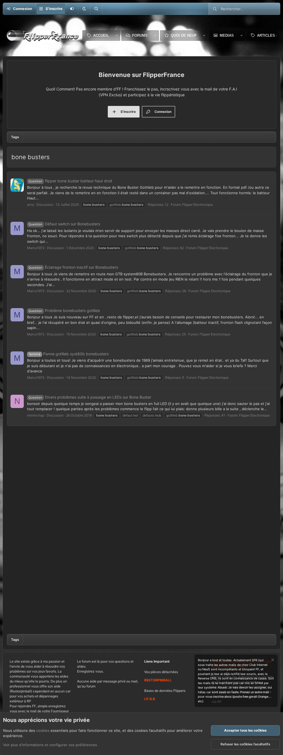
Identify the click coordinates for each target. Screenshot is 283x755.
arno (30, 204)
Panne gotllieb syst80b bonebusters (68, 353)
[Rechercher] (96, 9)
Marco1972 (35, 248)
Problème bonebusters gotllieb (64, 310)
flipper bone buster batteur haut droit (70, 180)
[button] (84, 9)
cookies (42, 730)
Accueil (101, 35)
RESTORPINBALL (158, 680)
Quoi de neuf (184, 35)
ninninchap (35, 415)
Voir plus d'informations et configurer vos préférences (50, 745)
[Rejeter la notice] (272, 660)
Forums (140, 35)
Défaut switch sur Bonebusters (64, 224)
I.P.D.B (149, 699)
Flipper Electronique (197, 204)
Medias (227, 35)
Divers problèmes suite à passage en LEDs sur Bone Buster (89, 397)
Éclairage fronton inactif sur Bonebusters (73, 267)
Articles (266, 35)
